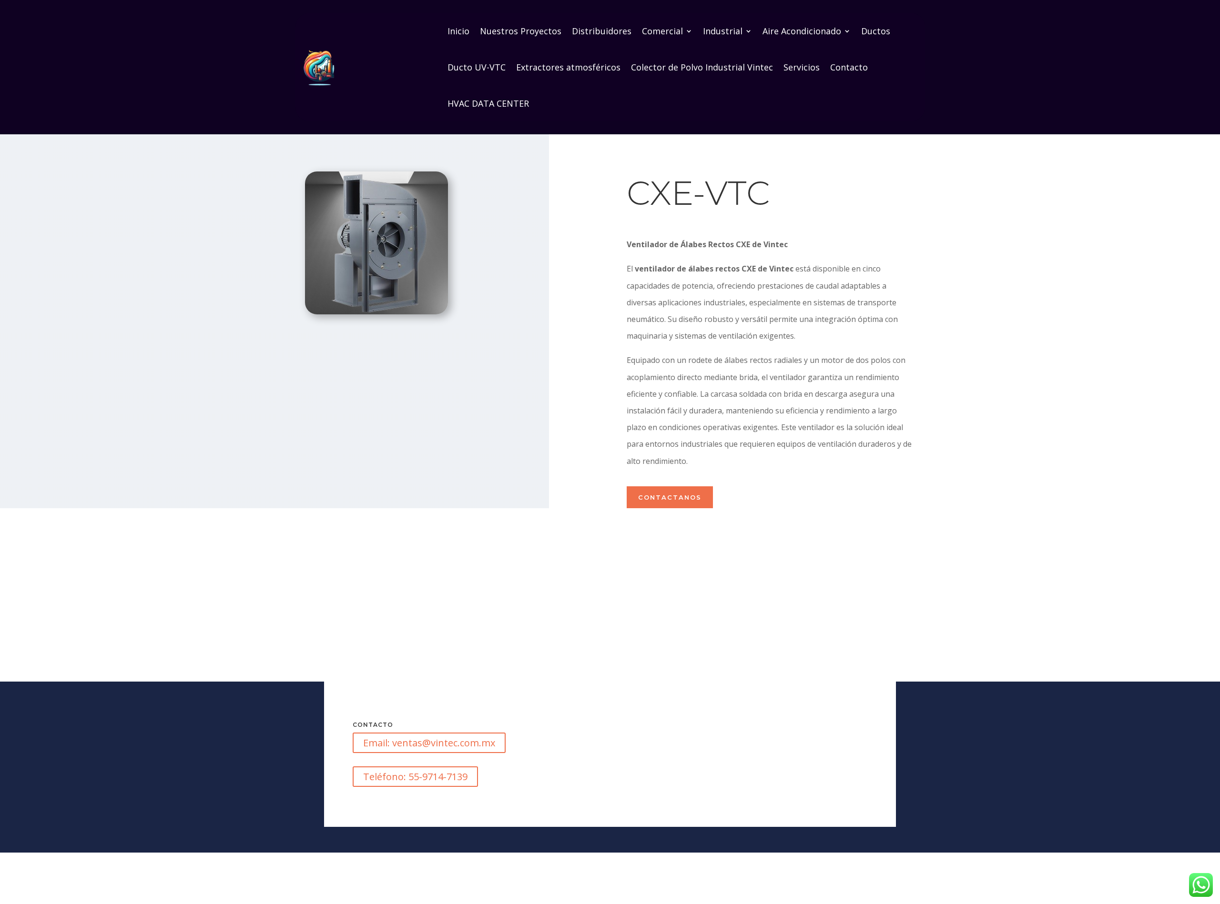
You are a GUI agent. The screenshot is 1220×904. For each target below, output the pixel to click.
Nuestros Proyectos (520, 31)
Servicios (801, 67)
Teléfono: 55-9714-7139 (415, 776)
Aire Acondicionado (801, 31)
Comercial (662, 31)
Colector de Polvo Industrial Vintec (702, 67)
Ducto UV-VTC (476, 67)
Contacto (849, 67)
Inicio (458, 31)
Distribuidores (601, 31)
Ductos (875, 31)
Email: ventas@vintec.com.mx (429, 742)
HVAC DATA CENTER (488, 103)
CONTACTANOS (670, 497)
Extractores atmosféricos (568, 67)
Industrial (722, 31)
